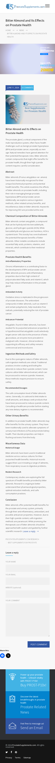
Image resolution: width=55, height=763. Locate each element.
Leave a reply (29, 531)
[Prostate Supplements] (25, 6)
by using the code (46, 67)
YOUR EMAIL (11, 574)
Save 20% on (45, 63)
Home (8, 30)
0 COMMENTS (27, 87)
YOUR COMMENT (13, 600)
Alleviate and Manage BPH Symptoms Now (47, 48)
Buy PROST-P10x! (33, 685)
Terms (18, 757)
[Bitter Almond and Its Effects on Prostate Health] (28, 109)
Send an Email (31, 727)
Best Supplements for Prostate (22, 542)
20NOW (47, 70)
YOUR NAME (11, 561)
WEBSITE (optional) (13, 587)
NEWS (21, 30)
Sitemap (27, 757)
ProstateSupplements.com (24, 745)
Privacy (9, 757)
